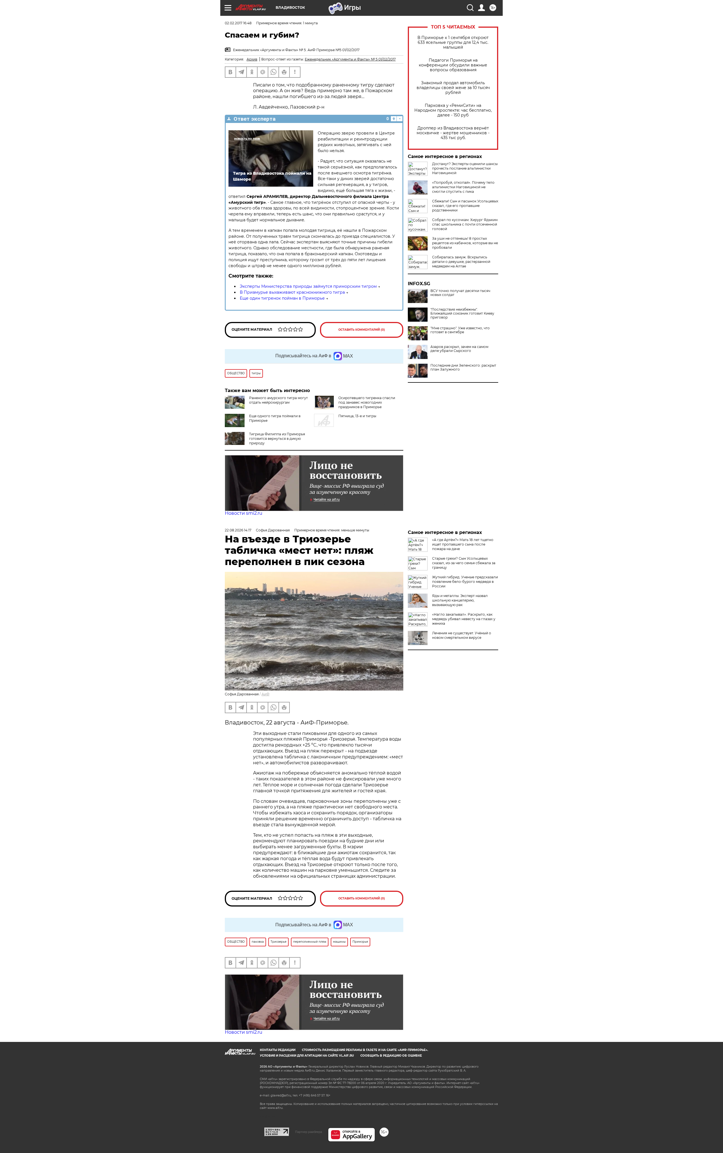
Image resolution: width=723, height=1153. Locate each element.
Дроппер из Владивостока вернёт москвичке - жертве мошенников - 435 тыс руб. (453, 133)
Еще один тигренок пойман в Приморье (282, 298)
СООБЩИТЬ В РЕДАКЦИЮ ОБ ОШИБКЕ (391, 1055)
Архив (252, 59)
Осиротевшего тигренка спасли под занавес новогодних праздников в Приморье (366, 402)
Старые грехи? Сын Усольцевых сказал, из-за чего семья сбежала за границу (463, 563)
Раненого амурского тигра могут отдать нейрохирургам (278, 400)
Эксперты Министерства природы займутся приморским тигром (308, 286)
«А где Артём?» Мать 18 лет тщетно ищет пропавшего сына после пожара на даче (462, 544)
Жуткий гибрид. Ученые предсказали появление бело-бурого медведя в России (465, 581)
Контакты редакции (277, 1050)
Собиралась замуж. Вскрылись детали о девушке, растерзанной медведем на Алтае (461, 261)
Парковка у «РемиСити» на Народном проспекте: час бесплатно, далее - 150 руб (453, 110)
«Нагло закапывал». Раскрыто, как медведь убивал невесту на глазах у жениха (463, 619)
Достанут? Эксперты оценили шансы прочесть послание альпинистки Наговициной (465, 168)
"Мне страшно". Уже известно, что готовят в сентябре (460, 330)
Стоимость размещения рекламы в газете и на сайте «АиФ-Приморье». (365, 1050)
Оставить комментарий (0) (361, 330)
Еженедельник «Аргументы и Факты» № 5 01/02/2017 (350, 59)
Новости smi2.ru (243, 513)
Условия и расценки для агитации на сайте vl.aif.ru (307, 1055)
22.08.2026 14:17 (238, 530)
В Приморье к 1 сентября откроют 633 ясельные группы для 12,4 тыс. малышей (453, 42)
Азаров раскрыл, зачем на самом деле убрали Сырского (459, 349)
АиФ (265, 694)
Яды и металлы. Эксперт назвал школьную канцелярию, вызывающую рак (460, 600)
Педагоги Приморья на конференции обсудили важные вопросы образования (453, 65)
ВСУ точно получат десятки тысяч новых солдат (460, 293)
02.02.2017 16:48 (238, 23)
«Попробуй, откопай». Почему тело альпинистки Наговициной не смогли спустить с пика (463, 187)
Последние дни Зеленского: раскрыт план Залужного (463, 367)
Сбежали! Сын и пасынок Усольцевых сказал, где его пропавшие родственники (465, 205)
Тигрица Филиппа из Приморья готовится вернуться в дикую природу (277, 438)
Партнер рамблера (308, 1131)
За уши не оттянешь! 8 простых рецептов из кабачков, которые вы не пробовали (465, 243)
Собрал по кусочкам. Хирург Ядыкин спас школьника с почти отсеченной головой (465, 224)
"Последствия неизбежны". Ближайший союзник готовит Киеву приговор (462, 313)
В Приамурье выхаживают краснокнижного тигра (292, 292)
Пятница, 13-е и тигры (357, 416)
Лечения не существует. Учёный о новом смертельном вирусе (461, 635)
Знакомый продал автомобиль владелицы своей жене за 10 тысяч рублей (453, 88)
